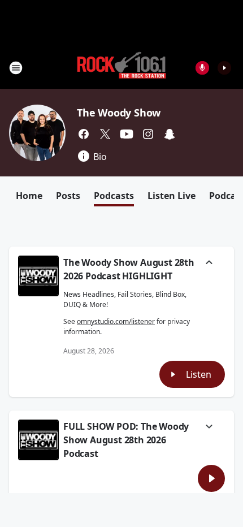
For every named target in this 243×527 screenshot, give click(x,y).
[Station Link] (121, 67)
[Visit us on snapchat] (169, 134)
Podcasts (114, 195)
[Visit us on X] (105, 134)
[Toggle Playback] (38, 276)
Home (29, 195)
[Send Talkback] (202, 68)
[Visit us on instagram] (148, 134)
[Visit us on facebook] (83, 134)
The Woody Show (118, 112)
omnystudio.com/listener (116, 321)
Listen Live (171, 195)
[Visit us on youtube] (126, 134)
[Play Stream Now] (224, 68)
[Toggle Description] (209, 263)
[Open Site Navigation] (16, 68)
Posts (68, 195)
